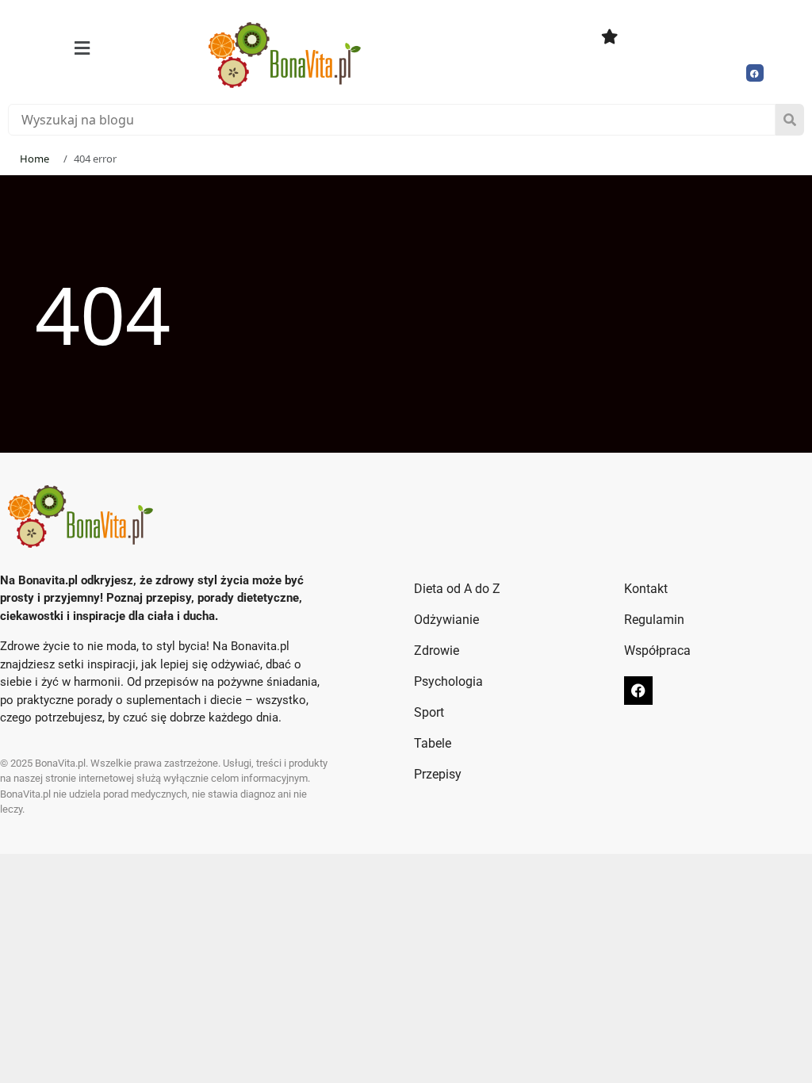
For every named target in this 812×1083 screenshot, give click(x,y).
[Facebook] (755, 73)
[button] (82, 48)
